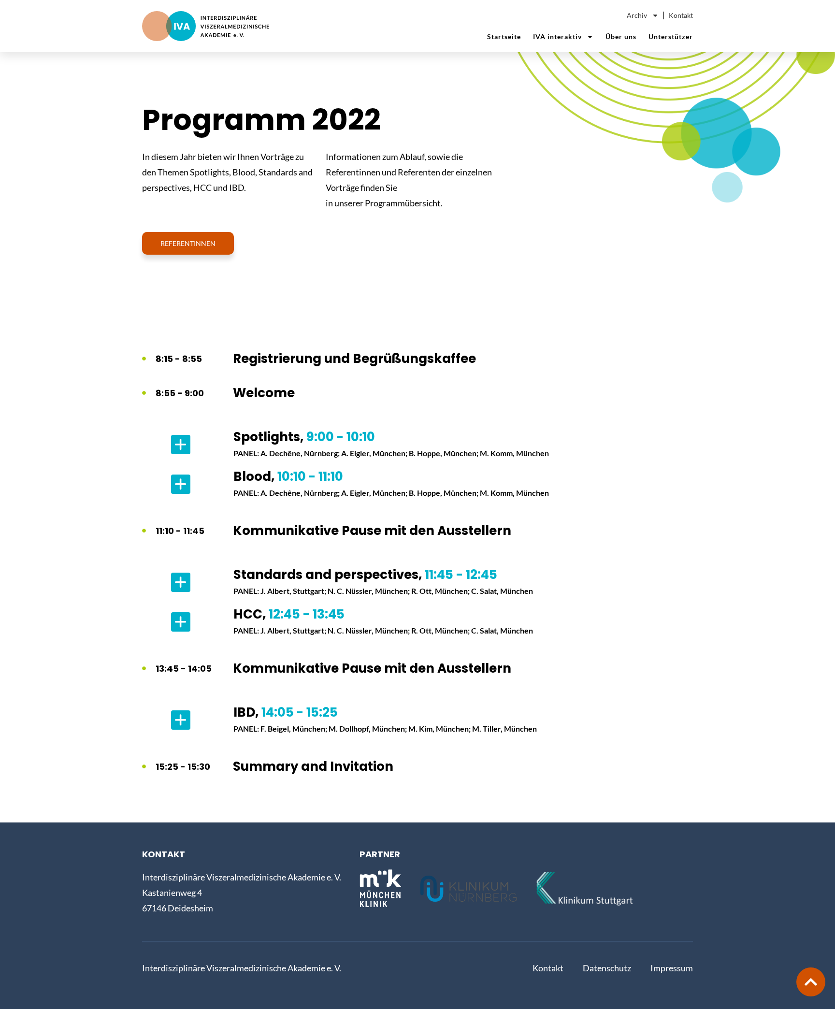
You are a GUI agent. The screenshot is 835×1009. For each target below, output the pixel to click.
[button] (417, 445)
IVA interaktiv (557, 36)
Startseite (504, 36)
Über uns (620, 36)
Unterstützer (670, 36)
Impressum (671, 968)
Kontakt (681, 15)
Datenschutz (607, 968)
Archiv (637, 15)
